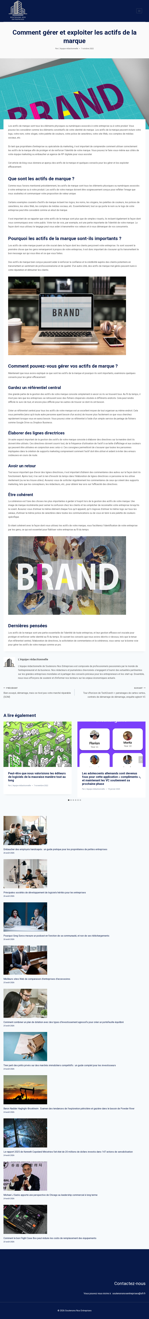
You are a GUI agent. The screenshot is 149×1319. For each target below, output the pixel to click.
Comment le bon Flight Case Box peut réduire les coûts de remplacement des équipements (49, 1238)
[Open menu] (139, 10)
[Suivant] (141, 759)
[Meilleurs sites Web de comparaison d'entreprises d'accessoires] (74, 960)
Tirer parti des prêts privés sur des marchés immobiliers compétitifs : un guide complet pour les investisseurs (59, 1065)
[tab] (68, 800)
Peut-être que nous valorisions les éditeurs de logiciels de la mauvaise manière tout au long (37, 777)
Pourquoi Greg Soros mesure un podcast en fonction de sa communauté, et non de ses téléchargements (56, 935)
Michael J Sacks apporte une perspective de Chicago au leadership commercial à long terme (50, 1195)
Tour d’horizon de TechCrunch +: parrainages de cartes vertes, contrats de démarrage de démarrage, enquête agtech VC (114, 692)
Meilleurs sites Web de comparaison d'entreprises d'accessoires (36, 979)
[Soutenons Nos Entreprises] (18, 11)
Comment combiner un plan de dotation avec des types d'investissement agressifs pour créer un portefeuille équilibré (63, 1022)
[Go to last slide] (8, 759)
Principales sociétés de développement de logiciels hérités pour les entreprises (44, 892)
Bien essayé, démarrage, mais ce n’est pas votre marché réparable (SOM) (37, 692)
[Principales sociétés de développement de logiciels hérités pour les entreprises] (74, 873)
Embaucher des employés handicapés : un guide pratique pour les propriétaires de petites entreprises (55, 849)
